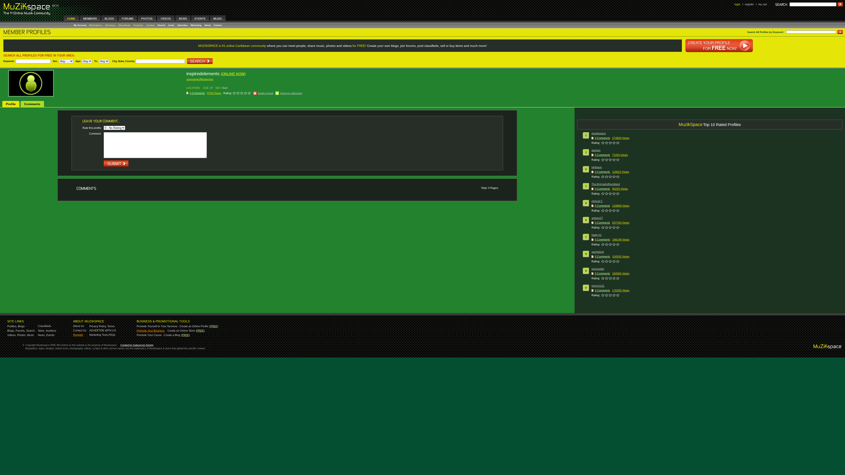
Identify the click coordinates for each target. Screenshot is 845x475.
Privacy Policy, (98, 326)
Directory (110, 25)
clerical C (597, 201)
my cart (762, 4)
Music (30, 335)
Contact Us (79, 330)
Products (138, 25)
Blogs (21, 326)
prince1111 (598, 285)
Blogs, (11, 330)
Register (78, 334)
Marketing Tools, (99, 334)
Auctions (51, 330)
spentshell (598, 252)
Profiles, (12, 326)
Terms (111, 326)
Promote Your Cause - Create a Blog (158, 335)
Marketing (196, 25)
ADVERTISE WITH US (102, 330)
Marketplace (95, 25)
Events (50, 335)
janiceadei (598, 268)
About (207, 25)
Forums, (20, 330)
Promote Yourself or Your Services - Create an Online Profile (172, 326)
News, (41, 335)
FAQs (112, 334)
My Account (80, 25)
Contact (218, 25)
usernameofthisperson (199, 79)
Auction (150, 25)
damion (596, 150)
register (749, 4)
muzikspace (599, 133)
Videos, (11, 335)
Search (161, 25)
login (737, 4)
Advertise (182, 25)
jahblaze (597, 167)
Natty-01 (597, 235)
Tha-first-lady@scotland (606, 184)
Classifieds (124, 25)
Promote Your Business (151, 330)
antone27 (597, 218)
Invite (171, 25)
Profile (11, 104)
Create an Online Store (181, 330)
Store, (41, 330)
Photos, (21, 335)
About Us (78, 326)
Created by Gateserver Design (136, 345)
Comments (32, 104)
